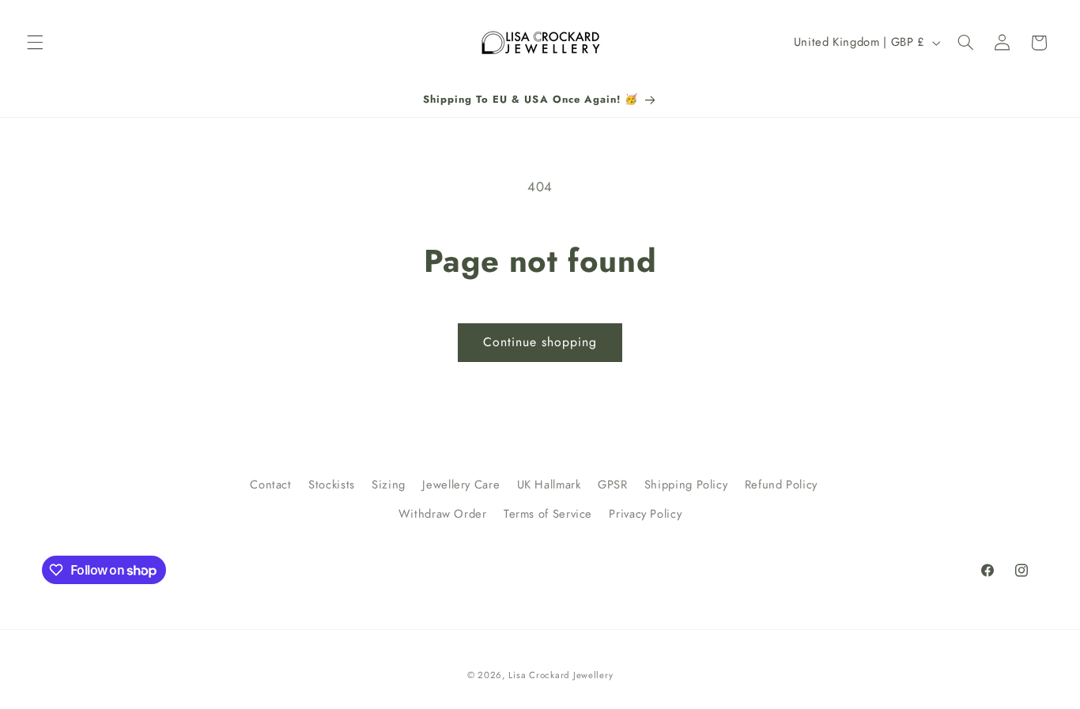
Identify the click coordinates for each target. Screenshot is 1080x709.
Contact (270, 484)
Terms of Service (548, 513)
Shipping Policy (685, 484)
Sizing (389, 484)
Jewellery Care (461, 484)
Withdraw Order (442, 513)
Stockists (331, 484)
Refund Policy (781, 484)
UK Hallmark (549, 484)
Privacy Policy (645, 513)
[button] (35, 43)
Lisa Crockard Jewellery (560, 675)
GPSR (613, 484)
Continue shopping (540, 342)
